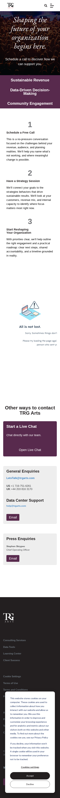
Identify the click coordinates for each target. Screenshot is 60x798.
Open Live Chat (30, 450)
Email (13, 517)
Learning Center (12, 653)
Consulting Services (14, 640)
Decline (30, 784)
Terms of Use (10, 683)
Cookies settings (30, 767)
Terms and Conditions (15, 689)
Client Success (11, 660)
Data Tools (9, 647)
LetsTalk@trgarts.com (20, 478)
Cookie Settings (12, 676)
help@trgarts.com (16, 506)
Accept (30, 775)
